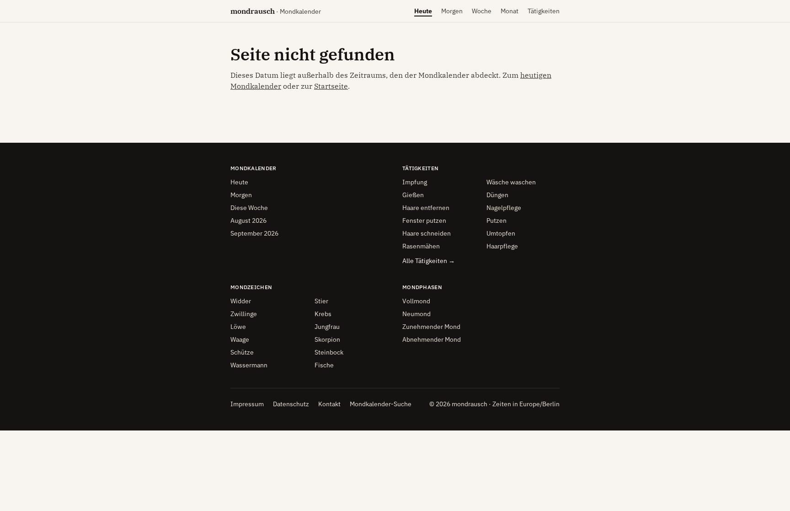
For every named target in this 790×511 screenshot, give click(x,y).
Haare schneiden (426, 233)
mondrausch (275, 11)
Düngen (497, 195)
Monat (509, 13)
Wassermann (248, 365)
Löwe (238, 327)
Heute (423, 13)
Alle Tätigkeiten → (428, 261)
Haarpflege (502, 246)
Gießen (413, 195)
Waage (239, 339)
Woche (481, 13)
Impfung (414, 182)
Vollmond (416, 301)
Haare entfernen (425, 208)
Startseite (331, 86)
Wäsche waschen (511, 182)
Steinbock (329, 352)
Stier (321, 301)
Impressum (247, 404)
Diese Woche (249, 208)
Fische (324, 365)
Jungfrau (327, 327)
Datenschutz (291, 404)
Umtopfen (500, 233)
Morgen (452, 13)
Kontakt (329, 404)
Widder (240, 301)
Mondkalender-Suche (380, 404)
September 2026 (254, 233)
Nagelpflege (503, 208)
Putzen (496, 220)
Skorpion (327, 339)
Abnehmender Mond (431, 339)
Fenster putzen (424, 220)
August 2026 (248, 220)
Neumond (416, 314)
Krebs (323, 314)
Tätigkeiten (544, 11)
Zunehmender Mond (431, 327)
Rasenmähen (421, 246)
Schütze (242, 352)
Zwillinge (243, 314)
